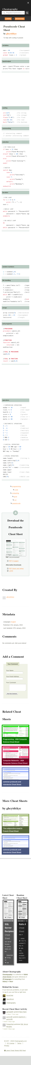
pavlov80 (9, 1017)
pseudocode (16, 503)
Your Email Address (12, 676)
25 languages (7, 979)
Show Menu (28, 2)
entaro (22, 938)
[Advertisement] (14, 3)
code (16, 490)
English (13, 622)
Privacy (6, 1045)
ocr (15, 500)
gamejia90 (9, 1012)
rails (22, 948)
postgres (21, 955)
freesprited (10, 955)
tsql (8, 962)
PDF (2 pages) (14, 561)
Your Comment (11, 682)
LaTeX (11, 571)
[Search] (27, 12)
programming (16, 486)
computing (15, 493)
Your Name (9, 670)
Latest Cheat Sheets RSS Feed (16, 1050)
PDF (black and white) (16, 568)
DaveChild (9, 995)
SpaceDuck (10, 999)
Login (8, 19)
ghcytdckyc (10, 597)
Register (20, 19)
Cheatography (7, 974)
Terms (19, 1043)
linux (11, 981)
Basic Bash (22, 1012)
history (5, 981)
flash (20, 958)
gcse (15, 496)
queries (21, 953)
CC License (10, 1043)
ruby (20, 950)
